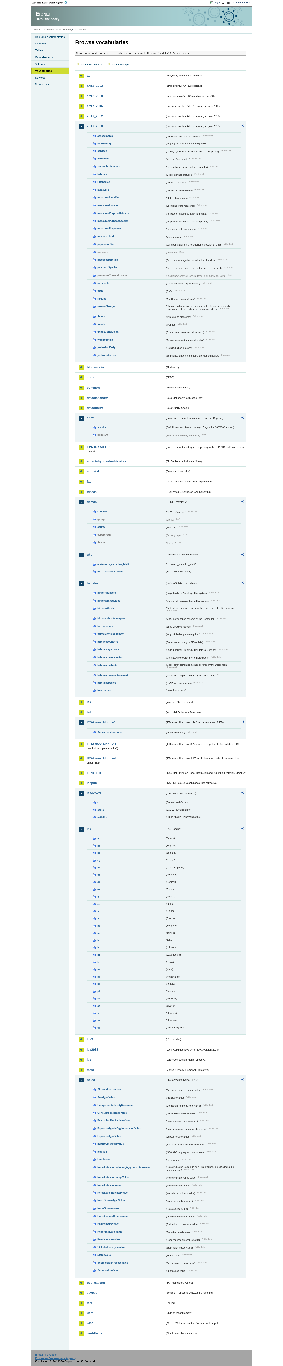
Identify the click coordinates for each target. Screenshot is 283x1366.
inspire (92, 783)
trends (101, 324)
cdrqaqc (102, 150)
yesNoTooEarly (106, 347)
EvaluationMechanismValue (113, 1120)
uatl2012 (102, 817)
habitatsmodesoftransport (112, 675)
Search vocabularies (92, 64)
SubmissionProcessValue (112, 1262)
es (98, 904)
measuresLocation (108, 205)
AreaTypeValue (106, 1097)
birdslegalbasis (106, 592)
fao (89, 481)
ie (98, 933)
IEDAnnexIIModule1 (101, 722)
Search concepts (121, 64)
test (89, 1303)
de (98, 874)
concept (102, 511)
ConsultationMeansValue (112, 1112)
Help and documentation (50, 36)
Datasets (40, 43)
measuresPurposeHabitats (113, 213)
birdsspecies (105, 626)
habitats (102, 174)
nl (98, 976)
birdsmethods (105, 608)
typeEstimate (105, 339)
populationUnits (106, 244)
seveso (92, 1292)
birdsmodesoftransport (111, 618)
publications (96, 1282)
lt (98, 947)
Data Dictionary (64, 30)
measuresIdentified (108, 197)
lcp (89, 1059)
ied (89, 712)
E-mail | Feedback (46, 1354)
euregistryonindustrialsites (106, 461)
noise (91, 1080)
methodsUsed (105, 236)
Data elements (44, 57)
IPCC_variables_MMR (110, 571)
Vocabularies (43, 70)
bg (98, 853)
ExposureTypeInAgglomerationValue (119, 1128)
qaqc (100, 290)
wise (90, 1323)
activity (101, 427)
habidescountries (107, 641)
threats (101, 316)
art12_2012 (95, 85)
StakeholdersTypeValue (111, 1247)
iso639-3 (102, 1151)
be (98, 845)
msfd (90, 1069)
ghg (90, 554)
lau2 (90, 1039)
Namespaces (43, 84)
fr (98, 918)
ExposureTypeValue (109, 1136)
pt (98, 991)
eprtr (90, 418)
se (98, 1005)
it (98, 940)
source (101, 526)
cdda (90, 377)
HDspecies (103, 181)
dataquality (95, 407)
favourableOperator (108, 166)
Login (217, 2)
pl (98, 984)
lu (98, 954)
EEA (51, 3)
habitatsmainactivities (110, 657)
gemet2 (92, 501)
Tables (39, 50)
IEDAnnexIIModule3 (101, 744)
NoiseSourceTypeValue (111, 1200)
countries (103, 158)
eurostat (93, 471)
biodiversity (95, 367)
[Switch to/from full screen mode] (229, 3)
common (93, 387)
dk (98, 882)
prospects (103, 283)
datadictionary (97, 397)
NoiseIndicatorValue (109, 1185)
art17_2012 (95, 116)
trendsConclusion (108, 331)
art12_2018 (95, 96)
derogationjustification (110, 633)
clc (99, 802)
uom (90, 1313)
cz (98, 867)
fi (98, 911)
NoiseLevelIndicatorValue (112, 1192)
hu (98, 925)
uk (98, 1027)
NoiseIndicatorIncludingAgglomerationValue (123, 1167)
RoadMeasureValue (108, 1239)
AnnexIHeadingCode (109, 732)
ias (89, 702)
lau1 (90, 829)
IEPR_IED (94, 772)
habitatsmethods (107, 665)
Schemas (40, 63)
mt (98, 969)
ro (98, 998)
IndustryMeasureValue (110, 1143)
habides (93, 583)
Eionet (50, 30)
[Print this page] (224, 3)
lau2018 (92, 1049)
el (98, 896)
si (98, 1013)
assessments (105, 135)
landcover (94, 793)
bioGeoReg (104, 143)
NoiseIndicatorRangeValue (113, 1177)
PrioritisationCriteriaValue (112, 1216)
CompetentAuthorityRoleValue (115, 1105)
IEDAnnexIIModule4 (101, 758)
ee (98, 889)
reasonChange (106, 306)
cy (98, 860)
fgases (92, 491)
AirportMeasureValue (109, 1089)
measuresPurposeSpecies (112, 220)
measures (103, 189)
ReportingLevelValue (109, 1231)
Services (40, 77)
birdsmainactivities (108, 600)
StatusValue (104, 1255)
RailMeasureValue (108, 1223)
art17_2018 (95, 126)
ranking (101, 298)
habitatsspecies (106, 682)
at (98, 838)
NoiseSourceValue (108, 1208)
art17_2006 (95, 106)
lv (98, 962)
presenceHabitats (107, 259)
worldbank (94, 1333)
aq (88, 75)
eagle (100, 809)
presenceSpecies (107, 267)
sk (98, 1020)
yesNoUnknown (106, 355)
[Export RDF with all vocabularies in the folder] (242, 126)
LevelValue (103, 1159)
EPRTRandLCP (98, 447)
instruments (104, 690)
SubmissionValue (107, 1270)
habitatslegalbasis (108, 649)
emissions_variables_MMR (113, 564)
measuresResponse (109, 228)
